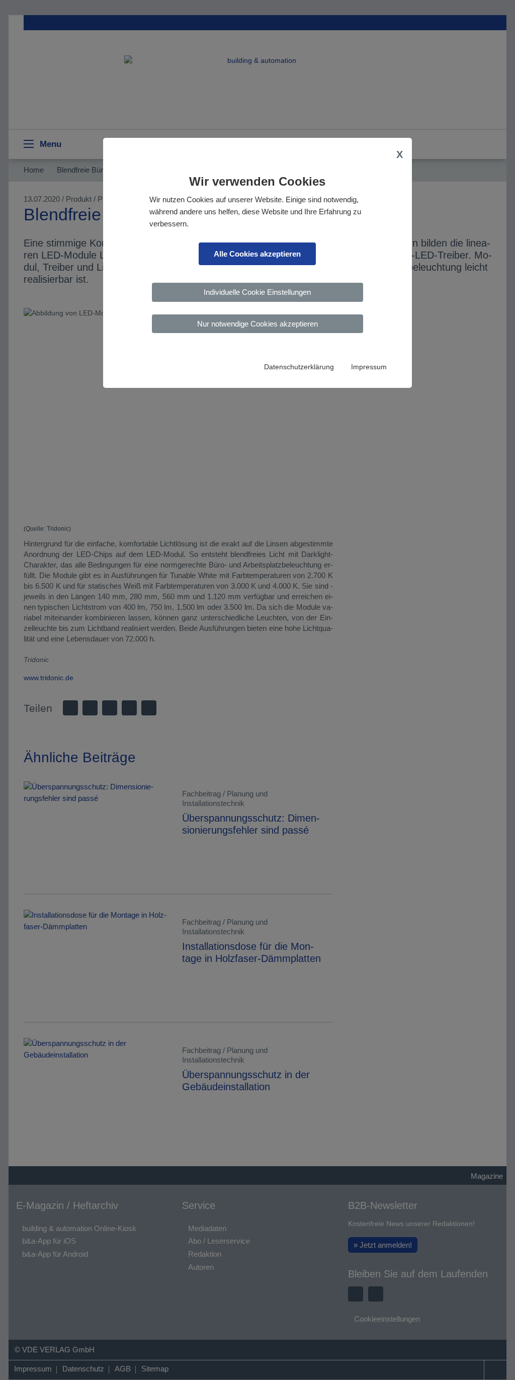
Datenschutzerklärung (299, 367)
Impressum (369, 367)
